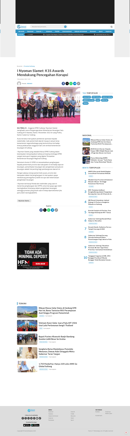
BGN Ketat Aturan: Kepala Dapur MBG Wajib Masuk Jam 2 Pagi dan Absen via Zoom (102, 151)
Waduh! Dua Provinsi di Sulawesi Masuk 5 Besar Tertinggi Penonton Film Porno (100, 182)
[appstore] (27, 426)
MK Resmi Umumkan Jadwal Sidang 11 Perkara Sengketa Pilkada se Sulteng (98, 202)
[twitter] (25, 418)
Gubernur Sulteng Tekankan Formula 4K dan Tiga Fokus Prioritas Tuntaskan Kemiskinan (100, 248)
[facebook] (23, 418)
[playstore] (35, 426)
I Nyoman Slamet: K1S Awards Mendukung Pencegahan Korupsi (24, 201)
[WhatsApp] (71, 83)
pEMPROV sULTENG (88, 100)
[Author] (19, 83)
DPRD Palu (104, 100)
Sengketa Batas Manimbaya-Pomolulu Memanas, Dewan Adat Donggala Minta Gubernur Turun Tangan (56, 351)
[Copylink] (78, 83)
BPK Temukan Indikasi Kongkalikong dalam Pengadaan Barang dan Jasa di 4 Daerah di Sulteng (100, 193)
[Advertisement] (65, 12)
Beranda (19, 66)
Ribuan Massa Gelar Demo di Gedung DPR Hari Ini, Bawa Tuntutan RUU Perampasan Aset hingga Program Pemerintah (58, 310)
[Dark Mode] (111, 26)
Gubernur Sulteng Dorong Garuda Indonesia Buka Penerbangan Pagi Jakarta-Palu (100, 237)
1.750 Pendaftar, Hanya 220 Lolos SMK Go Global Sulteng (58, 365)
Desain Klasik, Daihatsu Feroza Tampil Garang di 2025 (99, 228)
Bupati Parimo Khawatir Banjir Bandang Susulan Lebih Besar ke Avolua (57, 337)
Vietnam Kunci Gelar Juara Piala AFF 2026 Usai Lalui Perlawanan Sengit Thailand (58, 324)
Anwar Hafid (86, 97)
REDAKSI (29, 83)
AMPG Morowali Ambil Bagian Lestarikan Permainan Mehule (99, 172)
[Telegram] (74, 83)
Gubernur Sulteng (107, 97)
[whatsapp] (28, 418)
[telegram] (31, 418)
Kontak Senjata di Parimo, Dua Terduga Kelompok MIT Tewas (99, 211)
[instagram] (34, 418)
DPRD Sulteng (96, 97)
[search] (65, 27)
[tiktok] (40, 418)
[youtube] (37, 418)
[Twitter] (67, 83)
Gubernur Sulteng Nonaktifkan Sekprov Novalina (99, 220)
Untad (97, 100)
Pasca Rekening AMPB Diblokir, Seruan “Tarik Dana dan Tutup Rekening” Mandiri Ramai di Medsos (101, 161)
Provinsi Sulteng (29, 66)
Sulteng (85, 103)
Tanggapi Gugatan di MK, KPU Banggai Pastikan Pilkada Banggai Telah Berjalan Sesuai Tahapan (99, 259)
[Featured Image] (48, 123)
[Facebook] (63, 83)
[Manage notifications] (126, 432)
